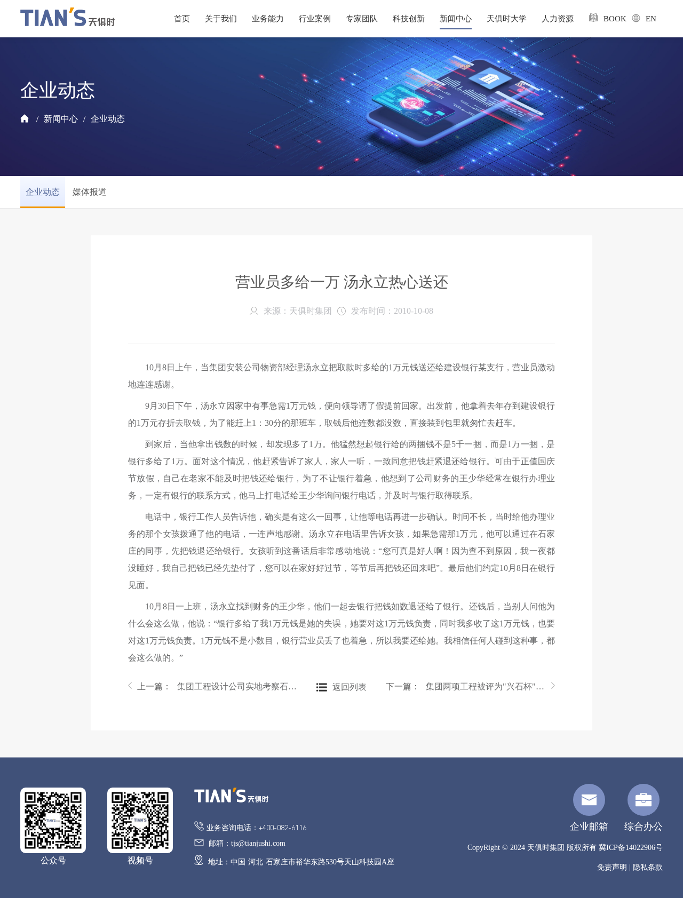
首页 (182, 18)
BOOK (610, 18)
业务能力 (268, 18)
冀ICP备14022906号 (631, 848)
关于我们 (221, 18)
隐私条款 (648, 867)
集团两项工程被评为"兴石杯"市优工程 (486, 686)
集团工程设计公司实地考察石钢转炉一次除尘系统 (237, 686)
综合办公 (643, 826)
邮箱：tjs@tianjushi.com (246, 843)
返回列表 (349, 687)
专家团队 (362, 18)
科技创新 (409, 18)
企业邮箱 (589, 826)
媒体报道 (90, 191)
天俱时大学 (507, 18)
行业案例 (315, 18)
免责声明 (612, 867)
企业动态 (108, 118)
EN (647, 18)
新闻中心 (456, 18)
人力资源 (558, 18)
